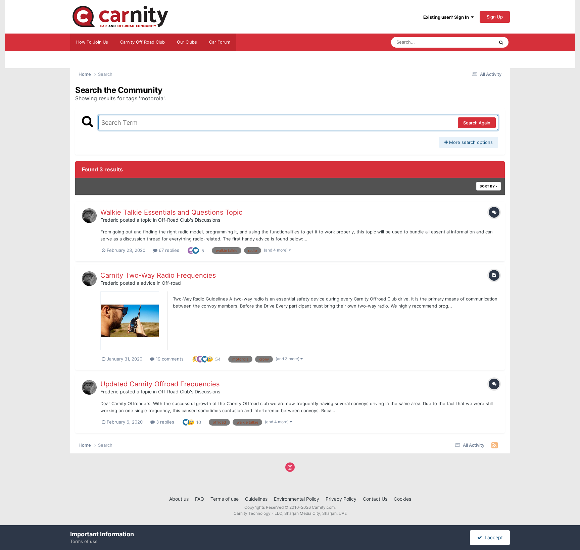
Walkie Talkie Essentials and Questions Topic (171, 212)
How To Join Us (92, 42)
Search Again (476, 122)
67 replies (168, 250)
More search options (470, 142)
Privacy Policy (341, 499)
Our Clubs (187, 42)
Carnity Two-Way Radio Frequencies (158, 275)
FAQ (199, 499)
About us (179, 499)
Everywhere (473, 42)
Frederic (109, 220)
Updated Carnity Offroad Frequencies (160, 384)
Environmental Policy (296, 499)
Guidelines (256, 499)
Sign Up (495, 16)
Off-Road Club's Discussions (189, 220)
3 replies (164, 422)
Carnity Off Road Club (142, 42)
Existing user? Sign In (447, 17)
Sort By (487, 186)
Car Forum (219, 42)
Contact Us (375, 499)
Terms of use (224, 499)
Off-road (171, 283)
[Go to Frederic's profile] (89, 215)
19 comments (169, 359)
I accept (492, 537)
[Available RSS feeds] (494, 445)
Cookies (402, 499)
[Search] (501, 42)
